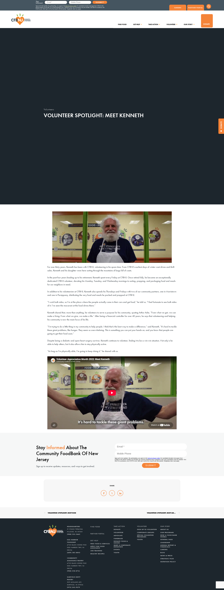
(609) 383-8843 (73, 553)
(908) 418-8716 (73, 571)
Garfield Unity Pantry (73, 578)
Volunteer (170, 24)
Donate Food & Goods (121, 542)
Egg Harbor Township (72, 541)
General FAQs (166, 539)
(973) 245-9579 (73, 587)
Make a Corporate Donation (122, 546)
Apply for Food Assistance (97, 547)
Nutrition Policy (168, 562)
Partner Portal (195, 8)
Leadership (165, 542)
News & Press (166, 556)
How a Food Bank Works (168, 536)
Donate (206, 24)
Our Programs (167, 532)
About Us (164, 529)
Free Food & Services (100, 544)
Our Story (188, 24)
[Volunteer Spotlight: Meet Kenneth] (104, 493)
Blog (162, 553)
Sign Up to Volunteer (147, 529)
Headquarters (73, 526)
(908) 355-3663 (73, 534)
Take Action (153, 24)
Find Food (122, 24)
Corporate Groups (145, 532)
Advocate (118, 535)
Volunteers (49, 109)
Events (117, 549)
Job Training (96, 551)
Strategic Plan (167, 559)
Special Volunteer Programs (145, 536)
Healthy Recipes (97, 554)
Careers (177, 8)
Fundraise (118, 539)
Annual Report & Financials (168, 546)
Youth (116, 553)
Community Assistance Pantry (75, 559)
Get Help (136, 24)
